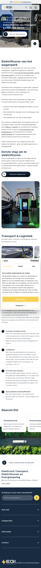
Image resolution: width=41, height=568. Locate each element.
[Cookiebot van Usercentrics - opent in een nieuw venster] (30, 261)
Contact (5, 543)
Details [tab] (20, 266)
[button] (26, 7)
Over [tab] (33, 266)
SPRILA (8, 127)
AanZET (15, 127)
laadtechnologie (7, 134)
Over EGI (5, 510)
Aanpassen (19, 305)
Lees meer (6, 483)
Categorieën (7, 521)
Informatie (6, 532)
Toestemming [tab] (7, 266)
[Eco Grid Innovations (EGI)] (8, 7)
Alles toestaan (20, 299)
